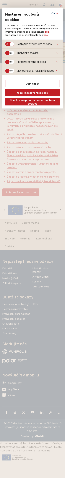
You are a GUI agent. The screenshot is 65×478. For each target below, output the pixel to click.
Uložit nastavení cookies (32, 92)
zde (47, 31)
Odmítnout (32, 83)
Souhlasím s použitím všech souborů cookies (32, 101)
